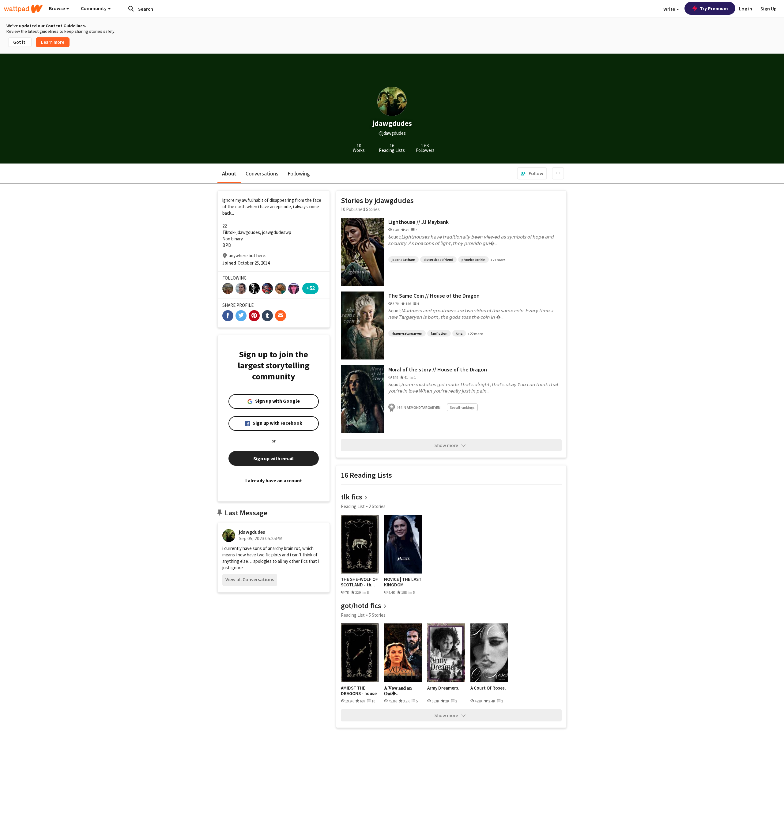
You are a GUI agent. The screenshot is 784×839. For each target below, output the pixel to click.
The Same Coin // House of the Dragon (434, 295)
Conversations (262, 173)
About (229, 173)
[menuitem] (532, 173)
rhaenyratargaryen (407, 333)
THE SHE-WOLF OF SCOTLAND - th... (359, 582)
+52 (310, 288)
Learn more (52, 42)
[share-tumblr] (267, 315)
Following (299, 173)
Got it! (20, 42)
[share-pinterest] (254, 315)
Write (669, 9)
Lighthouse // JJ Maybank (418, 221)
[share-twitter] (241, 315)
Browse (57, 8)
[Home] (23, 9)
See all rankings (462, 407)
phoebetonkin (473, 259)
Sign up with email (273, 458)
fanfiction (439, 333)
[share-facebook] (227, 315)
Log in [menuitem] (745, 9)
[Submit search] (131, 8)
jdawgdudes (252, 532)
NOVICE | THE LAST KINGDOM (402, 582)
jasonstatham (403, 259)
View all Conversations (249, 579)
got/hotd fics (361, 605)
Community (94, 8)
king (459, 333)
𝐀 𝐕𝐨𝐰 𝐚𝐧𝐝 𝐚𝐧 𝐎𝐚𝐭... (398, 690)
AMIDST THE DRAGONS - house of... (359, 690)
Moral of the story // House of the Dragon (437, 369)
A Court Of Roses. (488, 688)
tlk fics (351, 497)
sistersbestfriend (438, 259)
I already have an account (273, 480)
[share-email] (280, 315)
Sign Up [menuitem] (768, 9)
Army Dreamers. (443, 688)
